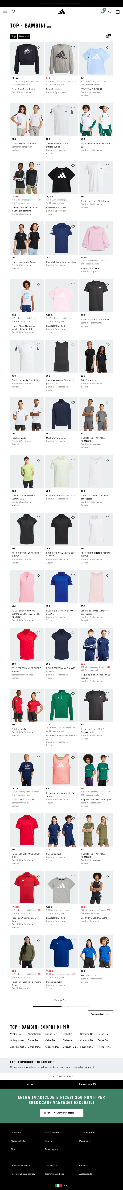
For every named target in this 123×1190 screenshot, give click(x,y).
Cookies (83, 1166)
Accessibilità (85, 1174)
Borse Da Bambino (33, 1040)
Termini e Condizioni (55, 1174)
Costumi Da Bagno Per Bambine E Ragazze (86, 1034)
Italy (66, 1185)
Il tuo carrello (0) (87, 1084)
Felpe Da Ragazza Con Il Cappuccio (105, 1034)
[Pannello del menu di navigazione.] (5, 12)
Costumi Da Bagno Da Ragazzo (86, 1040)
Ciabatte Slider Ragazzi (67, 1040)
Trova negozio (51, 1149)
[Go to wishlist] (13, 12)
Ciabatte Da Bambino (51, 1047)
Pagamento (84, 1141)
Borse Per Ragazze (33, 1047)
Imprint (49, 1141)
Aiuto (13, 1149)
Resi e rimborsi (52, 1133)
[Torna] (61, 13)
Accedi (30, 1084)
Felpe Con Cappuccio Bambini (86, 1047)
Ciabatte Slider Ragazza (67, 1034)
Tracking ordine (87, 1133)
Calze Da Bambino (50, 1040)
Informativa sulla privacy (23, 1174)
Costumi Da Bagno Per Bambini (69, 1047)
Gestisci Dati (51, 1166)
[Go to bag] (118, 12)
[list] (56, 36)
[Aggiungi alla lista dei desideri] (38, 48)
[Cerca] (110, 12)
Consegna (16, 1133)
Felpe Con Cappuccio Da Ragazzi (104, 1040)
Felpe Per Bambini (103, 1047)
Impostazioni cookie (20, 1166)
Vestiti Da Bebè (15, 1034)
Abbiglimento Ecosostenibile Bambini (36, 1034)
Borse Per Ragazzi (51, 1034)
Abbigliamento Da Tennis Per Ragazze (18, 1040)
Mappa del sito (18, 1141)
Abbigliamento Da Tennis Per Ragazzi (18, 1047)
